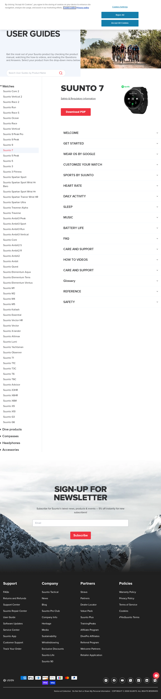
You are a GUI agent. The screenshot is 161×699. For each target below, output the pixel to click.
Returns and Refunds (14, 598)
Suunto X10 (9, 411)
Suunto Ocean (11, 118)
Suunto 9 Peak (11, 139)
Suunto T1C (9, 363)
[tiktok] (139, 680)
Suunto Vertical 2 (12, 96)
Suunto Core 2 (11, 91)
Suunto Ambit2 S (12, 245)
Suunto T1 (8, 358)
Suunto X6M (10, 400)
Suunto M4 (9, 299)
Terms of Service (128, 604)
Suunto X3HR (10, 390)
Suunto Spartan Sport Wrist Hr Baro (19, 184)
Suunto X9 (9, 406)
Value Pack (86, 611)
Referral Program (89, 642)
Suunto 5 (8, 161)
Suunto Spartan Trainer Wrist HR (20, 197)
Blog (44, 604)
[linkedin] (147, 680)
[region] (80, 15)
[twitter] (130, 680)
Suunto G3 (9, 417)
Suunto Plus (87, 617)
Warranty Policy (127, 592)
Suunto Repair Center (15, 611)
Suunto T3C (9, 368)
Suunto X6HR (10, 395)
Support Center (11, 604)
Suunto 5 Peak (11, 155)
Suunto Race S (11, 113)
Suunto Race (10, 123)
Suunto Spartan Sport (14, 177)
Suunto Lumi (10, 342)
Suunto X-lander (12, 331)
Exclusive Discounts (53, 649)
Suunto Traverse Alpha (15, 207)
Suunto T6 (8, 374)
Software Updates (13, 623)
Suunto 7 (8, 150)
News (45, 598)
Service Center (11, 630)
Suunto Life (48, 655)
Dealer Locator (88, 604)
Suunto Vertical (11, 129)
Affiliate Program (89, 630)
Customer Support (13, 642)
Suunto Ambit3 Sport (14, 224)
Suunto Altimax (11, 336)
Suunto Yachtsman (13, 347)
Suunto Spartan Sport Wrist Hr (19, 191)
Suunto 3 (8, 166)
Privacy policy (82, 8)
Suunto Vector (11, 325)
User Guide (9, 617)
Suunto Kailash (11, 309)
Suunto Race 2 (11, 102)
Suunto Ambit (10, 261)
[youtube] (122, 680)
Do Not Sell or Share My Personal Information (91, 691)
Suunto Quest (10, 266)
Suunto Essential (12, 315)
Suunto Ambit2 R (12, 250)
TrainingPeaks (88, 623)
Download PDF (76, 112)
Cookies (123, 611)
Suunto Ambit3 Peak (14, 218)
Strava (83, 592)
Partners (84, 598)
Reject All (120, 15)
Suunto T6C (9, 379)
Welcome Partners (90, 649)
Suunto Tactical (50, 592)
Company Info (49, 617)
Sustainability (49, 636)
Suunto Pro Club (51, 611)
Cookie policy (70, 8)
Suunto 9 (8, 145)
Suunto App (9, 636)
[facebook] (114, 680)
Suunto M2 (9, 293)
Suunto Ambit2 (11, 256)
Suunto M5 (9, 304)
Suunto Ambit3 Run (14, 229)
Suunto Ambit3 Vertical (16, 234)
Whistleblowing (50, 642)
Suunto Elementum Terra (16, 277)
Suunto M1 (8, 288)
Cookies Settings (120, 7)
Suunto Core (10, 240)
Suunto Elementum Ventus (18, 283)
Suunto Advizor (11, 384)
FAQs (6, 592)
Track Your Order (12, 649)
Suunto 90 (47, 661)
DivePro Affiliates (89, 636)
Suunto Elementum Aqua (17, 272)
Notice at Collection (62, 691)
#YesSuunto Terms (129, 617)
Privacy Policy (126, 598)
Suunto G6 (9, 422)
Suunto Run (9, 107)
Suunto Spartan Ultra (14, 202)
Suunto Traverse (12, 213)
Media (45, 630)
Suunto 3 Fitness (12, 171)
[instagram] (106, 680)
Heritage (46, 623)
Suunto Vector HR (13, 320)
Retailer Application (91, 655)
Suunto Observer (12, 352)
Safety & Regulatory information (78, 98)
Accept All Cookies (119, 23)
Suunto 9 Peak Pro (13, 134)
